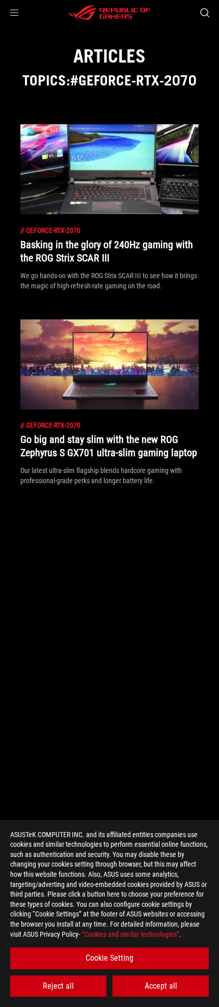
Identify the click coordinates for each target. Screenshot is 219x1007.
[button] (14, 13)
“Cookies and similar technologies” (130, 934)
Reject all (58, 986)
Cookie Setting (109, 958)
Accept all (161, 986)
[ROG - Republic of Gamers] (109, 12)
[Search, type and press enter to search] (204, 12)
